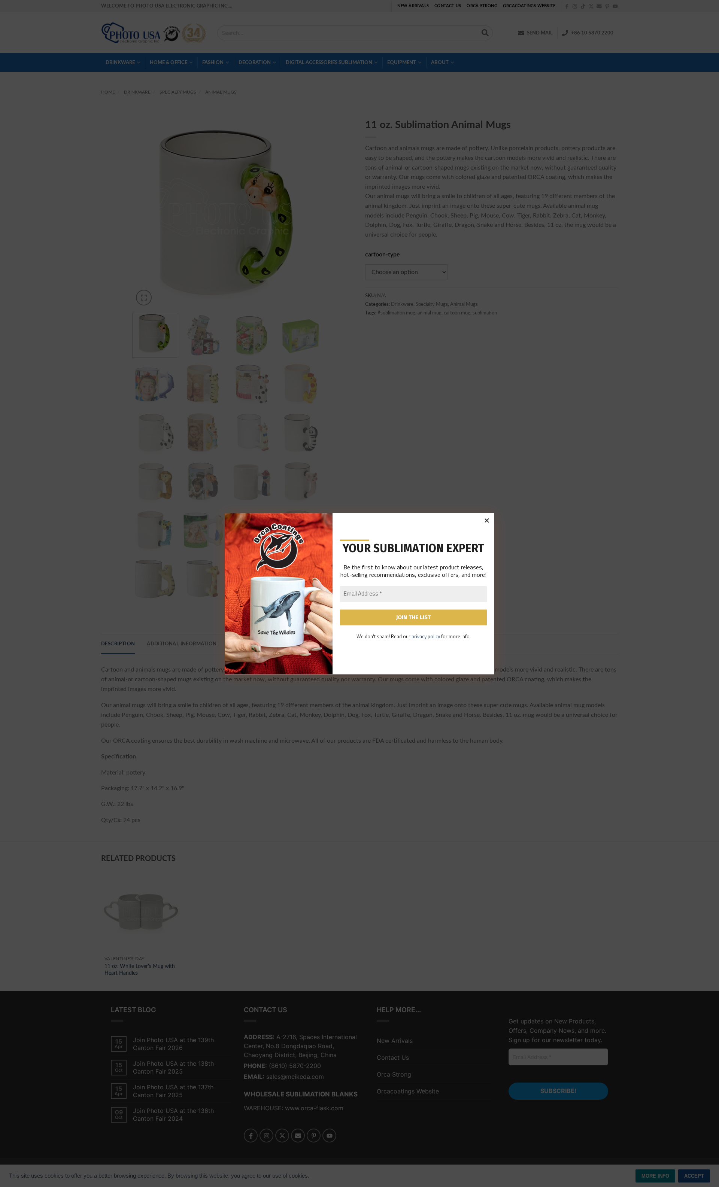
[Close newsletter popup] (487, 520)
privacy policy (426, 636)
